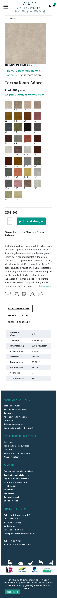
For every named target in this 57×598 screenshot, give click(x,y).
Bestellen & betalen (15, 409)
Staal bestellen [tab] (18, 315)
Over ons (9, 442)
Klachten (9, 420)
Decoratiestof (11, 497)
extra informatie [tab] (18, 308)
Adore (11, 75)
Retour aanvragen (13, 424)
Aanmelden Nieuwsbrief (17, 446)
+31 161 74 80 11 (13, 529)
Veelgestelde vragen (15, 417)
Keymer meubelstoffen (16, 478)
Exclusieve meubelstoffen (18, 471)
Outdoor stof (11, 500)
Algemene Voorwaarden (17, 453)
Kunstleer (9, 489)
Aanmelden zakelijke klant (18, 428)
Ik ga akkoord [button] (12, 592)
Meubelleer (10, 486)
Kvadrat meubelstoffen (16, 475)
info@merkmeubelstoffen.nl (19, 533)
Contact (8, 449)
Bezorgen (9, 413)
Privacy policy (12, 457)
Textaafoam (45, 285)
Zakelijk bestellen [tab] (20, 322)
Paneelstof (10, 493)
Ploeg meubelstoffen (15, 482)
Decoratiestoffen (29, 71)
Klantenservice (12, 405)
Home (11, 71)
